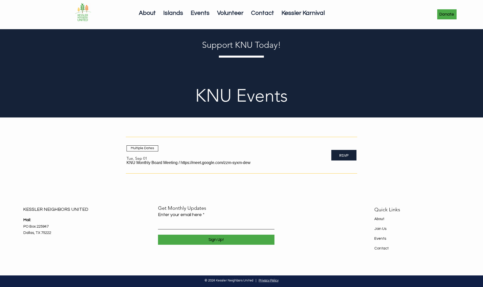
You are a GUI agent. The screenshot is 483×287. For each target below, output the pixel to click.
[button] (152, 162)
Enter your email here (180, 215)
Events (380, 238)
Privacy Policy (268, 280)
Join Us (380, 229)
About (379, 219)
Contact (381, 248)
